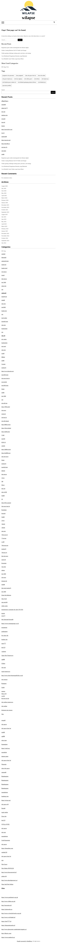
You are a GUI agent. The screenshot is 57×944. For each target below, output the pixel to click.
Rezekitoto (4, 510)
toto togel (3, 346)
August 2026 (4, 186)
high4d (3, 613)
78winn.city (4, 552)
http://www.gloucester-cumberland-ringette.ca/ (14, 929)
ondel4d (3, 254)
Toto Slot (3, 566)
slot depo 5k (4, 147)
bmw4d (3, 122)
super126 (3, 559)
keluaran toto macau (6, 710)
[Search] (54, 22)
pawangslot (4, 382)
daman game (4, 756)
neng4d (3, 720)
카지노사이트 (5, 824)
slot (2, 289)
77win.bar (3, 538)
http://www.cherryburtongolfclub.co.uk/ (12, 675)
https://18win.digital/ (6, 428)
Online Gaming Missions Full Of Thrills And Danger (13, 50)
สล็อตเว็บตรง (4, 101)
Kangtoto (3, 683)
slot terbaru (36, 78)
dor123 (3, 647)
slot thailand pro (42, 82)
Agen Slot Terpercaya (7, 655)
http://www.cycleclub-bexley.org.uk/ (11, 913)
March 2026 (4, 198)
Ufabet (3, 663)
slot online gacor (28, 78)
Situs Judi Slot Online (7, 884)
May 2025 (3, 221)
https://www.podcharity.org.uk (9, 897)
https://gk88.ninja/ (5, 431)
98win (2, 485)
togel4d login (4, 467)
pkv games (4, 339)
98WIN (3, 470)
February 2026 (4, 200)
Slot (2, 714)
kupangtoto (4, 744)
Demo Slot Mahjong (6, 595)
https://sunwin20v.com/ (6, 129)
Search (3, 89)
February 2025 (4, 228)
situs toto (3, 303)
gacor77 (3, 615)
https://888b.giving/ (6, 424)
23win (2, 520)
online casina (4, 606)
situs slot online (41, 75)
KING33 (3, 442)
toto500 (3, 438)
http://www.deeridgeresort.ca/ (9, 880)
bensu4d (3, 513)
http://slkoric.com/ (6, 933)
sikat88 (3, 300)
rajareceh (3, 414)
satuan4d (3, 772)
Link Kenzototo (5, 840)
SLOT (3, 133)
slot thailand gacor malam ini (9, 82)
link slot (3, 488)
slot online (4, 706)
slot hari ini (4, 417)
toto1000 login (4, 374)
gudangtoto (4, 631)
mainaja (3, 691)
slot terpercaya (45, 78)
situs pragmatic (19, 75)
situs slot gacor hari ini (30, 75)
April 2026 (4, 195)
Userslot (3, 364)
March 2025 (4, 226)
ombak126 (4, 852)
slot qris (3, 667)
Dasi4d (3, 808)
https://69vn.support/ (6, 502)
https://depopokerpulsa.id (8, 925)
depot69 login (4, 321)
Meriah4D (3, 257)
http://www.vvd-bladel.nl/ (8, 917)
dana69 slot (4, 296)
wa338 (3, 696)
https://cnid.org (5, 748)
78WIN (3, 524)
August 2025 (4, 214)
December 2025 (5, 205)
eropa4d (3, 118)
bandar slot (4, 639)
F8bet (3, 888)
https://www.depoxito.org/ (7, 371)
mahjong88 (4, 136)
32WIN (3, 446)
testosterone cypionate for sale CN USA (12, 609)
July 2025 (3, 217)
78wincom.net (4, 545)
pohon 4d (4, 876)
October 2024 (4, 238)
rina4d (2, 275)
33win (2, 478)
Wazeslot (3, 764)
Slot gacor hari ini (5, 506)
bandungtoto (4, 328)
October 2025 (4, 209)
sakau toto (3, 286)
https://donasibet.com (7, 848)
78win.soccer (4, 534)
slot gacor (3, 410)
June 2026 (3, 190)
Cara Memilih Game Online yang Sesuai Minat (12, 58)
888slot (3, 357)
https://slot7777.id (6, 921)
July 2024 (3, 243)
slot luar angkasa (18, 78)
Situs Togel (4, 598)
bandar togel (4, 268)
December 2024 (5, 233)
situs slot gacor (4, 456)
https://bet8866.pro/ (6, 453)
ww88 (2, 542)
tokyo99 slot (4, 403)
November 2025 (5, 207)
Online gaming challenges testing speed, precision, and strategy (16, 53)
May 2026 (3, 193)
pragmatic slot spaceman (8, 75)
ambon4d (3, 293)
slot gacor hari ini (5, 378)
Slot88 (3, 495)
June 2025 (3, 219)
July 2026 (3, 188)
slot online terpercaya (7, 702)
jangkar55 (3, 367)
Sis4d (2, 687)
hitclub (3, 126)
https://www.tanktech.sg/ (8, 937)
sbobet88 (3, 104)
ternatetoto (4, 627)
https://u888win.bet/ (6, 449)
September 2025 (5, 212)
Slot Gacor (4, 864)
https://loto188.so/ (5, 143)
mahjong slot (4, 115)
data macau (4, 278)
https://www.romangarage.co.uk (10, 623)
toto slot (3, 111)
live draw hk (4, 635)
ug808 (3, 659)
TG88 (2, 435)
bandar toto (4, 310)
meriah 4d (3, 264)
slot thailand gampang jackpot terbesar (27, 82)
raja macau (4, 271)
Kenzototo (3, 563)
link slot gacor (4, 556)
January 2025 (4, 231)
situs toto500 (4, 602)
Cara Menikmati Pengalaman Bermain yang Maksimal (14, 56)
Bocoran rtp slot (5, 698)
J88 (2, 481)
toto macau (4, 679)
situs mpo (4, 740)
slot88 (2, 154)
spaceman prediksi (6, 85)
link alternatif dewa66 (7, 619)
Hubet (2, 389)
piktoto (3, 570)
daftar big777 (4, 108)
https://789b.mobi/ (5, 406)
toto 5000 (3, 282)
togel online (4, 318)
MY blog (3, 67)
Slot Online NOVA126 (7, 868)
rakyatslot (3, 150)
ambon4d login (5, 261)
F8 (2, 499)
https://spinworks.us (6, 909)
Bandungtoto (4, 776)
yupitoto (3, 651)
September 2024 (5, 240)
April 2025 (4, 224)
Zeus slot (3, 816)
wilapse (28, 17)
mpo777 (3, 643)
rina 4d (3, 335)
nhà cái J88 (4, 492)
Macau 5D (3, 693)
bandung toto (5, 796)
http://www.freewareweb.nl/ (9, 872)
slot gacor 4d (4, 804)
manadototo (4, 792)
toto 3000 (3, 396)
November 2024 (5, 235)
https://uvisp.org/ (6, 800)
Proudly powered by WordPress (24, 941)
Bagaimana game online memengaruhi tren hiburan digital (15, 47)
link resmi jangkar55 (6, 588)
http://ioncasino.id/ (6, 905)
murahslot (4, 752)
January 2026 (4, 202)
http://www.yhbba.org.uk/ (8, 901)
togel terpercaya (5, 671)
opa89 (2, 353)
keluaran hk (4, 581)
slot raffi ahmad (5, 421)
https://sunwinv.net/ (6, 140)
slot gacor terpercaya (7, 78)
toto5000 (3, 307)
